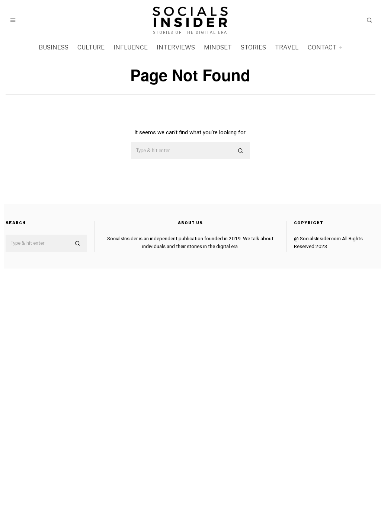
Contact (322, 47)
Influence (130, 47)
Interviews (176, 47)
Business (53, 47)
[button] (241, 151)
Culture (91, 47)
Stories (253, 47)
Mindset (218, 47)
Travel (287, 47)
